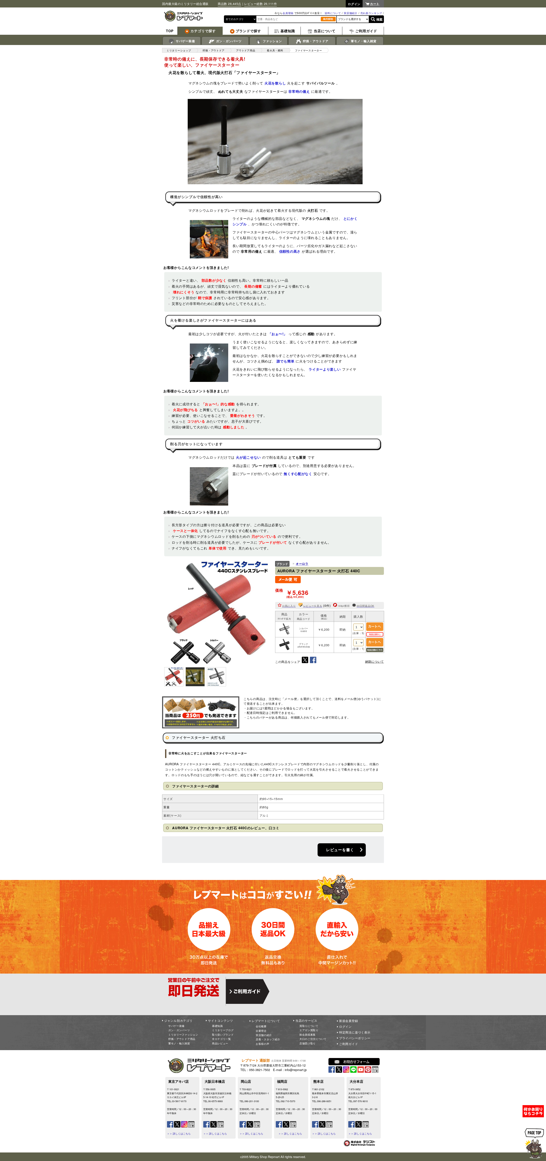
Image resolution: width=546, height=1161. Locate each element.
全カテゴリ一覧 (221, 1039)
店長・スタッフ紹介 (268, 1039)
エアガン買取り (308, 1030)
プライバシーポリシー (354, 1038)
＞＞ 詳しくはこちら (179, 1133)
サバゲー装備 (185, 41)
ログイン (345, 1026)
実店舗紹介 (350, 13)
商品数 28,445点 (229, 3)
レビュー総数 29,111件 (260, 3)
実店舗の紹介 (264, 1035)
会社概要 (261, 1026)
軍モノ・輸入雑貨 (363, 41)
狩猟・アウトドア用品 (181, 1039)
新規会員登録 (348, 1021)
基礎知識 (217, 1026)
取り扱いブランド (223, 1034)
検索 (379, 19)
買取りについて (308, 1026)
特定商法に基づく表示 (354, 1032)
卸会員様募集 (307, 1034)
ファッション (272, 41)
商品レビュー (220, 1043)
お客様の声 (262, 1043)
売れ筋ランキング (371, 13)
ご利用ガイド (348, 1044)
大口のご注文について (313, 1039)
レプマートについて (266, 1021)
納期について (374, 661)
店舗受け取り (307, 1043)
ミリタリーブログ (223, 1030)
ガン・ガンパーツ (228, 41)
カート (374, 3)
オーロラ (302, 563)
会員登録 (288, 13)
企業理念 (261, 1030)
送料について (333, 13)
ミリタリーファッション (183, 1034)
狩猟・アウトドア (315, 41)
